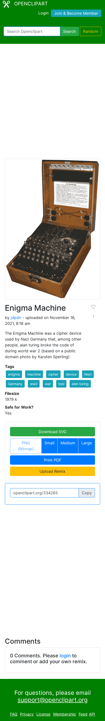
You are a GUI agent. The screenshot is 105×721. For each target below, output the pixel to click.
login (65, 656)
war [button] (48, 384)
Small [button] (49, 442)
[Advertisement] (52, 103)
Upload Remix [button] (52, 471)
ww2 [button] (33, 384)
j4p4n (16, 317)
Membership (64, 714)
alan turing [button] (80, 384)
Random (90, 31)
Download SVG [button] (52, 431)
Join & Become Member (76, 13)
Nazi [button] (88, 374)
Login (43, 13)
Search (69, 31)
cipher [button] (53, 374)
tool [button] (61, 384)
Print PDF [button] (52, 460)
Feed (83, 714)
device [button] (71, 374)
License (43, 714)
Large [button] (86, 442)
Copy (87, 492)
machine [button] (34, 374)
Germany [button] (15, 384)
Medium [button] (68, 442)
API (92, 714)
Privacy (27, 714)
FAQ (13, 714)
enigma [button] (14, 374)
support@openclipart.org (53, 699)
